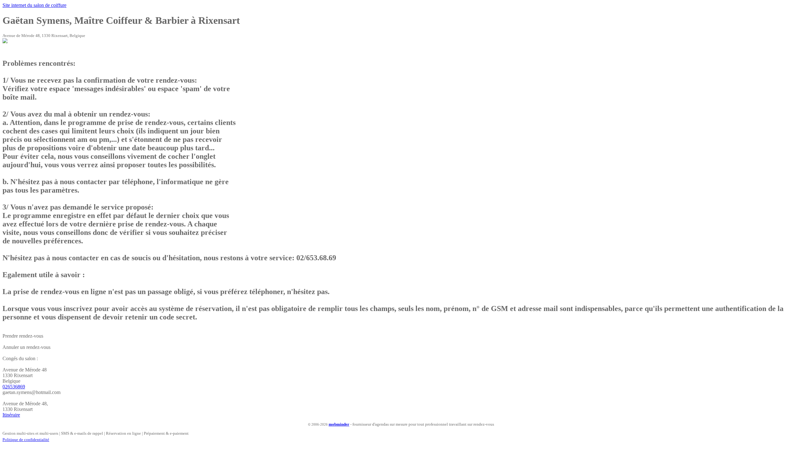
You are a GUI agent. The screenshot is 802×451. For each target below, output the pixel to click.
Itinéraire (11, 414)
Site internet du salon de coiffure (34, 5)
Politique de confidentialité (26, 439)
